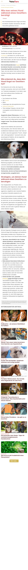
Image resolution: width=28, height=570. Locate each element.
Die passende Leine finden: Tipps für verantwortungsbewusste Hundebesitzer (12, 437)
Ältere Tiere (4, 359)
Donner (7, 100)
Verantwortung (5, 395)
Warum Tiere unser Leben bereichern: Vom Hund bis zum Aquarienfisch (13, 343)
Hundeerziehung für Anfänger (7, 7)
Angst (18, 65)
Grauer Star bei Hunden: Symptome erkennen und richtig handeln (12, 361)
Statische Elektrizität (8, 106)
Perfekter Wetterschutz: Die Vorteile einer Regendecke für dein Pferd (12, 379)
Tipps (2, 322)
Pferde (2, 377)
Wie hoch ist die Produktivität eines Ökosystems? (12, 456)
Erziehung (3, 5)
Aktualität (3, 454)
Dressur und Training (10, 5)
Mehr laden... (14, 461)
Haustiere (3, 340)
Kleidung (5, 278)
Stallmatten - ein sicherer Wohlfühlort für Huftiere (13, 324)
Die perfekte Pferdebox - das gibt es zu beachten (13, 418)
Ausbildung (4, 55)
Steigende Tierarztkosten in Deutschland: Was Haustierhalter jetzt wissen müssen (13, 398)
